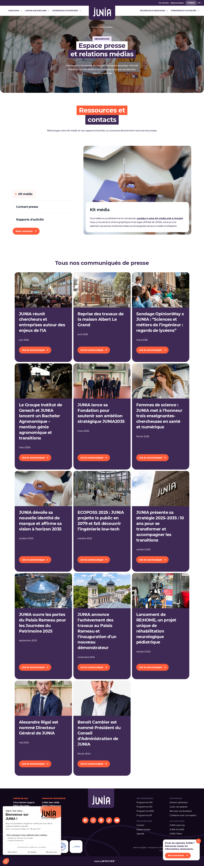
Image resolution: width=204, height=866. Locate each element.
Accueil (94, 27)
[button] (5, 861)
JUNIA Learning (177, 825)
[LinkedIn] (101, 820)
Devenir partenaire (179, 802)
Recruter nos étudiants (181, 811)
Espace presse (177, 3)
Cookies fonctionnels (16, 841)
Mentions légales (139, 847)
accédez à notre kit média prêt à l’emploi (160, 218)
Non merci (12, 852)
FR (199, 3)
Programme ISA (144, 807)
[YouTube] (117, 820)
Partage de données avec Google (20, 838)
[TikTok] (109, 820)
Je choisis (32, 852)
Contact (191, 3)
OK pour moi (51, 852)
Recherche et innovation (152, 11)
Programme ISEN (145, 811)
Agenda (140, 833)
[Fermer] (198, 841)
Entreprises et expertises (65, 11)
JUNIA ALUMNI (177, 829)
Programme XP (144, 815)
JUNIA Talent (176, 833)
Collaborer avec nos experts (183, 815)
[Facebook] (85, 820)
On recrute (163, 3)
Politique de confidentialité (158, 847)
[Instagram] (93, 820)
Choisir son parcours (36, 11)
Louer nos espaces (178, 807)
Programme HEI (145, 802)
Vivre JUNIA (13, 11)
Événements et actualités (183, 11)
